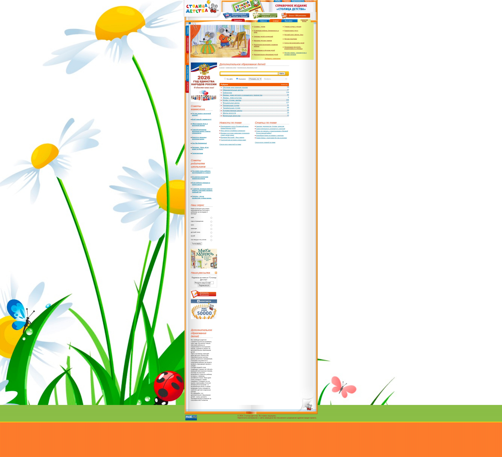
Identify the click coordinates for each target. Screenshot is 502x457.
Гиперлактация (197, 153)
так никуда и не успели (198, 239)
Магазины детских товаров (263, 40)
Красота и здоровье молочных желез (199, 138)
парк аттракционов (197, 221)
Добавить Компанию (204, 293)
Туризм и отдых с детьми (292, 26)
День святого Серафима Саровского (233, 130)
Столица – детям (259, 26)
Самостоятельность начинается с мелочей (270, 128)
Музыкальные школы (231, 103)
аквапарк (194, 228)
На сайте (230, 79)
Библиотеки (227, 93)
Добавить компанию (273, 59)
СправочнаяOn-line (304, 20)
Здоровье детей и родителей (263, 36)
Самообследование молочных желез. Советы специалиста (201, 131)
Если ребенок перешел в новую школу (201, 183)
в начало (221, 67)
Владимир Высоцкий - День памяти (232, 137)
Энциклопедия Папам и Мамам (239, 15)
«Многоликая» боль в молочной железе (200, 124)
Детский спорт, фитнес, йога (293, 34)
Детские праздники (290, 39)
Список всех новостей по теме (230, 144)
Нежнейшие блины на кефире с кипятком (270, 135)
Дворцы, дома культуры (232, 98)
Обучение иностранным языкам (235, 87)
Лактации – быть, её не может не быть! (200, 148)
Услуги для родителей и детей (294, 43)
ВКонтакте (300, 15)
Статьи (275, 21)
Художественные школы (232, 111)
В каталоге (242, 79)
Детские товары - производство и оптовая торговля (295, 53)
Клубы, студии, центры (232, 100)
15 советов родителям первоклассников (200, 177)
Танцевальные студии (231, 108)
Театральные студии (231, 105)
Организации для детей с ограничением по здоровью (293, 47)
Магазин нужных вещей (269, 15)
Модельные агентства (231, 116)
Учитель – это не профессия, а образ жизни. (202, 197)
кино (192, 225)
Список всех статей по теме (265, 142)
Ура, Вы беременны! (199, 143)
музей (193, 236)
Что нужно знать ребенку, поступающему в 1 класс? (201, 171)
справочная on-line (231, 67)
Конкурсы (238, 20)
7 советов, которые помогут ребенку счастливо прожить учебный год (202, 190)
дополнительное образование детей (247, 67)
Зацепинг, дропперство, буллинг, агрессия (270, 126)
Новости (263, 21)
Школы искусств (229, 113)
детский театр (195, 232)
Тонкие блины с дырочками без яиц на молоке (271, 138)
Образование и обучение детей (264, 50)
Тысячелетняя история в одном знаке (233, 140)
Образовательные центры (233, 90)
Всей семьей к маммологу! (201, 119)
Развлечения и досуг (291, 30)
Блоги (291, 15)
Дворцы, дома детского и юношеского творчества (242, 95)
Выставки (288, 21)
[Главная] (202, 18)
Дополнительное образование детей (266, 54)
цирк (192, 217)
